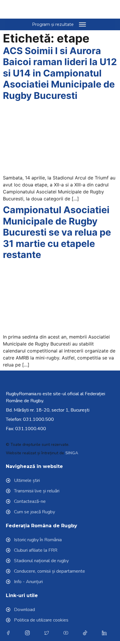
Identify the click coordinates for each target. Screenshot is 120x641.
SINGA (71, 453)
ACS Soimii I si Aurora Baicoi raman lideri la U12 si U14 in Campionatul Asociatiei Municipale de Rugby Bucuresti (60, 73)
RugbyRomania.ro (23, 394)
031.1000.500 (38, 419)
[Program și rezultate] (82, 24)
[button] (100, 9)
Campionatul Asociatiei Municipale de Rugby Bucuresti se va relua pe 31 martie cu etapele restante (57, 232)
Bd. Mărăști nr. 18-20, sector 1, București (47, 410)
